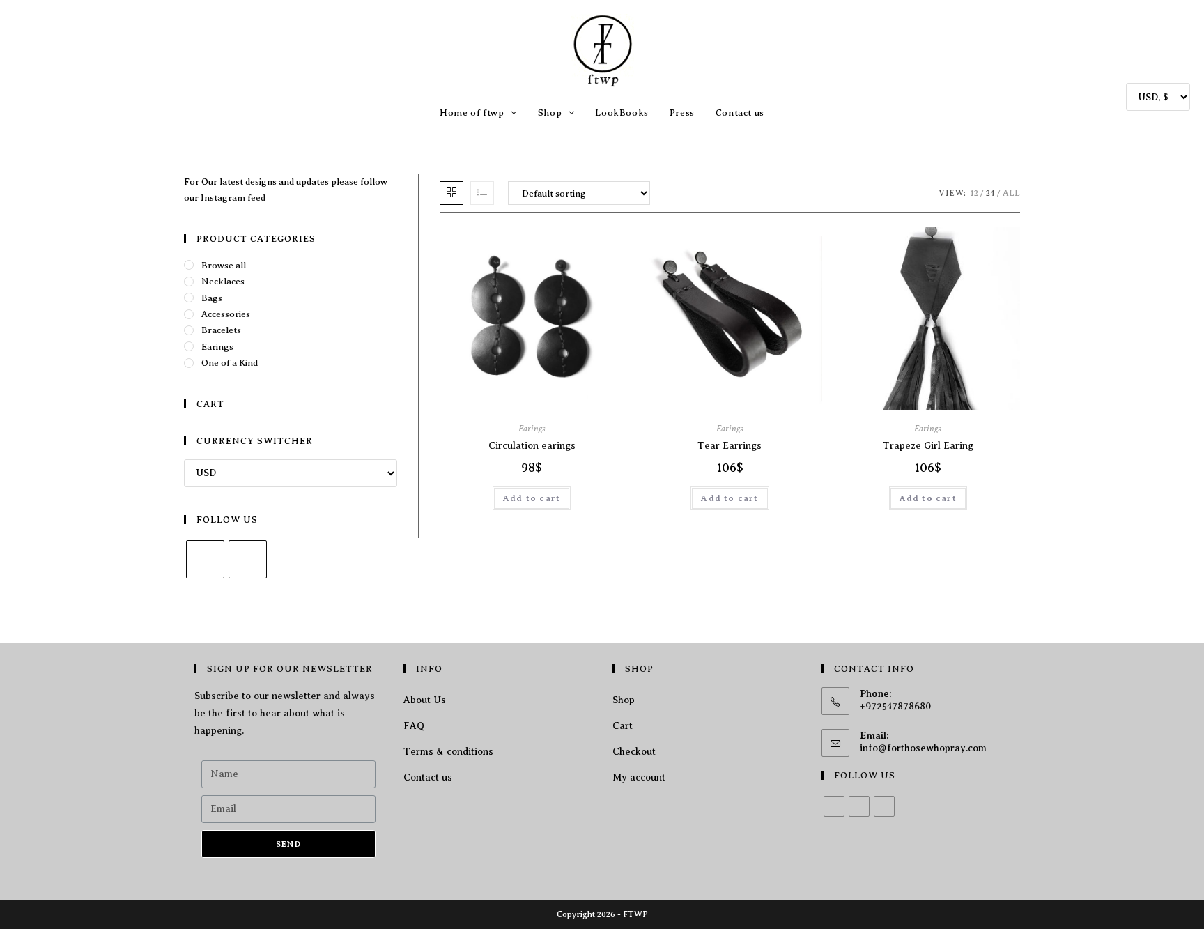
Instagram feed (233, 197)
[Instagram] (248, 559)
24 (990, 193)
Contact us (427, 777)
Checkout (634, 751)
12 (974, 193)
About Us (424, 700)
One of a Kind (229, 363)
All (1011, 193)
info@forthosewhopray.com (923, 748)
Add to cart (531, 498)
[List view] (482, 193)
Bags (211, 298)
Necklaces (223, 281)
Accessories (225, 314)
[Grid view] (451, 193)
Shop (623, 700)
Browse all (223, 265)
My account (638, 777)
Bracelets (221, 330)
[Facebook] (205, 559)
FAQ (413, 726)
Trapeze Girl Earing (928, 445)
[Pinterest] (884, 806)
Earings (532, 428)
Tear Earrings (729, 445)
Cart (622, 726)
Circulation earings (532, 445)
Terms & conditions (448, 751)
